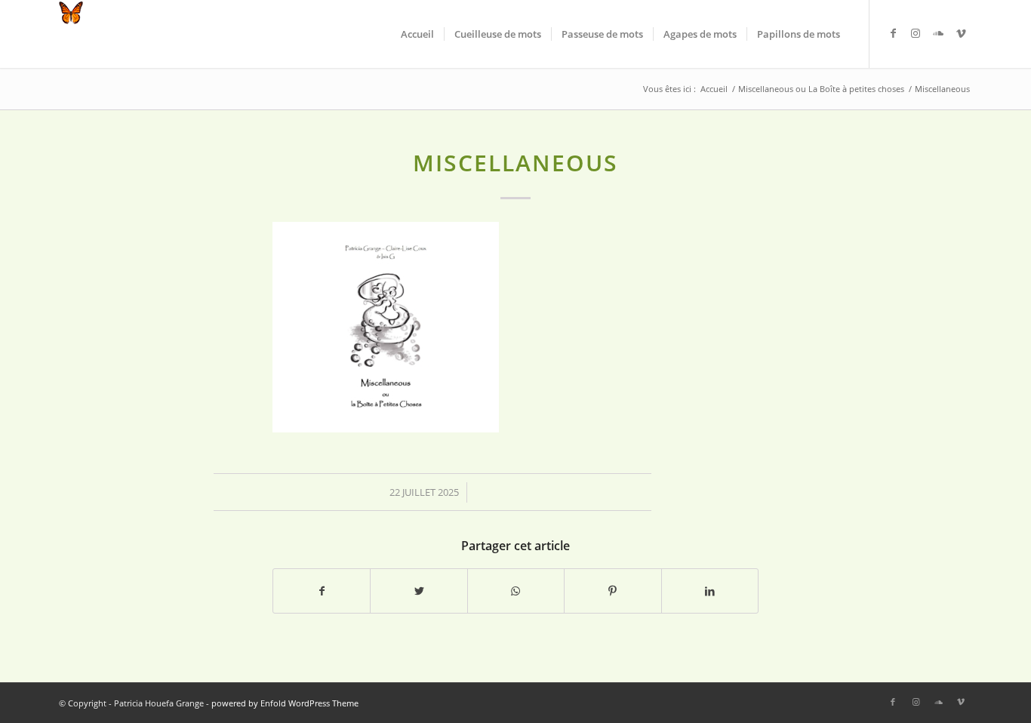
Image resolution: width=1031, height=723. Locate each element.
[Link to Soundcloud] (938, 33)
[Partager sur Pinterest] (612, 591)
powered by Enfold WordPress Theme (285, 703)
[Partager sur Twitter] (418, 591)
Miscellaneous (515, 162)
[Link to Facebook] (893, 33)
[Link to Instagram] (915, 33)
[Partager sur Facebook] (321, 591)
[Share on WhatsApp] (516, 591)
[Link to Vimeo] (960, 33)
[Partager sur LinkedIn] (710, 591)
